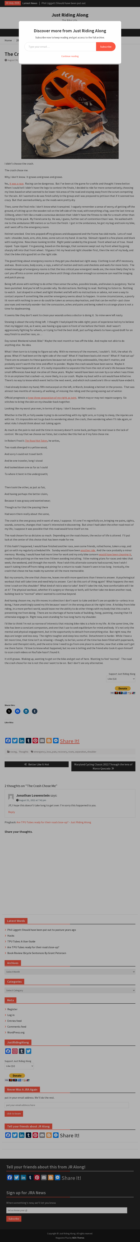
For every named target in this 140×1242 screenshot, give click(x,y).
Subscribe (105, 46)
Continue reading (70, 56)
